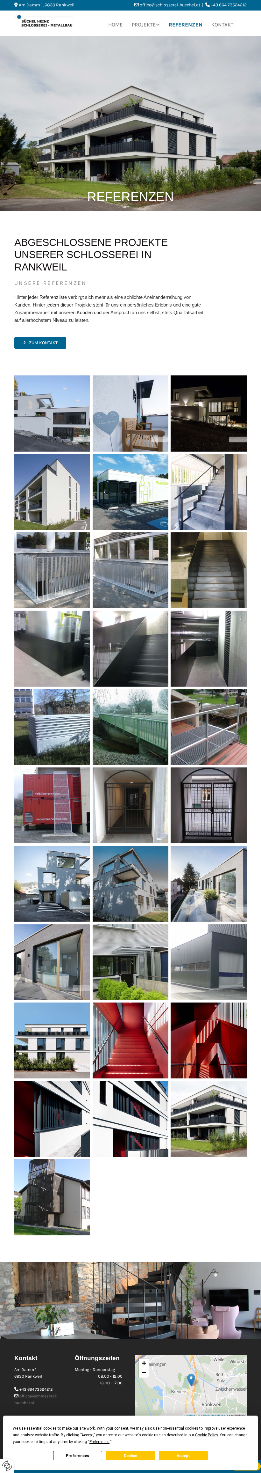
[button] (40, 343)
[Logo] (49, 21)
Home (115, 24)
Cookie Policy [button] (206, 1435)
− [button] (144, 1373)
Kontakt (222, 24)
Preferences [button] (99, 1442)
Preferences (77, 1456)
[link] (145, 23)
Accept (183, 1456)
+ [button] (144, 1363)
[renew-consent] (7, 1466)
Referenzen (185, 24)
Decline (130, 1456)
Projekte (144, 24)
